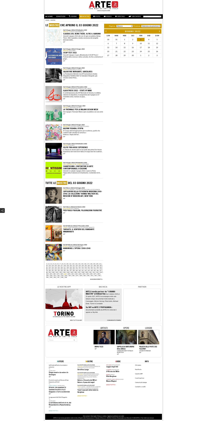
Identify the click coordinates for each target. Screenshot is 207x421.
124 (84, 274)
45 (59, 267)
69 (74, 269)
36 (88, 265)
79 (47, 270)
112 (97, 272)
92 (85, 270)
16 (85, 264)
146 (55, 277)
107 (79, 272)
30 (71, 265)
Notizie (61, 16)
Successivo (159, 31)
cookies (104, 416)
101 (57, 272)
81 (53, 270)
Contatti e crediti (140, 386)
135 (69, 275)
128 (98, 274)
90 (79, 270)
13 (76, 264)
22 (47, 265)
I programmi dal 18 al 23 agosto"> (60, 401)
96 (97, 270)
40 (100, 265)
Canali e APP (139, 373)
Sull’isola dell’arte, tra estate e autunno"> (58, 370)
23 (50, 265)
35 (85, 265)
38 (94, 265)
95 (94, 270)
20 (97, 264)
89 (77, 270)
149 (66, 277)
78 (100, 269)
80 (50, 270)
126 (91, 274)
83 (59, 270)
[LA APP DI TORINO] (64, 321)
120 (69, 274)
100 (53, 272)
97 (100, 270)
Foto (97, 16)
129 (47, 275)
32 (77, 265)
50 (74, 267)
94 (91, 270)
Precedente (106, 31)
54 (85, 267)
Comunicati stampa (141, 382)
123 (80, 274)
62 (53, 269)
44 (56, 267)
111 (94, 272)
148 (62, 277)
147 (58, 277)
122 (76, 274)
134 (66, 275)
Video (109, 16)
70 (77, 269)
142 (95, 275)
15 (82, 264)
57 (94, 267)
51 (77, 267)
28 (65, 265)
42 (50, 267)
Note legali (93, 416)
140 (88, 275)
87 (71, 270)
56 (91, 267)
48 (68, 267)
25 (56, 265)
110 (90, 272)
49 (71, 267)
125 (87, 274)
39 (97, 265)
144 (47, 277)
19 (94, 264)
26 (59, 265)
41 (47, 267)
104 (68, 272)
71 (79, 269)
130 (51, 275)
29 (68, 265)
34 (82, 265)
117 (58, 274)
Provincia (136, 26)
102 (61, 272)
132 (58, 275)
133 (62, 275)
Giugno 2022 (133, 31)
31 (74, 265)
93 (88, 270)
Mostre (86, 16)
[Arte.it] (103, 4)
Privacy (99, 416)
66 (65, 269)
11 (70, 264)
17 (88, 264)
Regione (112, 26)
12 (73, 264)
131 (55, 275)
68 (71, 269)
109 (87, 272)
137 (77, 275)
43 (53, 267)
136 (73, 275)
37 (91, 265)
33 (79, 265)
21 (100, 264)
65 (62, 269)
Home (50, 16)
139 (84, 275)
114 (47, 274)
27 (62, 265)
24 (53, 265)
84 (62, 270)
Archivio (136, 16)
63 (56, 269)
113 (101, 272)
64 (59, 269)
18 (91, 264)
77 (97, 269)
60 (47, 269)
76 (94, 269)
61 (50, 269)
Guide (74, 16)
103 (64, 272)
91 (82, 270)
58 (97, 267)
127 (95, 274)
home (47, 20)
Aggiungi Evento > (96, 279)
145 (51, 277)
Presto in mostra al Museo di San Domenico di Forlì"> (59, 386)
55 (88, 267)
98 (47, 272)
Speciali (121, 16)
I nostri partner (139, 378)
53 (82, 267)
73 (85, 269)
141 (92, 275)
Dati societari (86, 416)
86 (68, 270)
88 (74, 270)
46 (62, 267)
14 (79, 264)
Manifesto (138, 369)
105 (72, 272)
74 (88, 269)
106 (75, 272)
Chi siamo (138, 365)
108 (83, 272)
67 (68, 269)
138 (81, 275)
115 (51, 274)
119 (65, 274)
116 (54, 274)
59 (100, 267)
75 (91, 269)
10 (67, 264)
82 (56, 270)
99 (50, 272)
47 (65, 267)
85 (65, 270)
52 (79, 267)
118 (61, 274)
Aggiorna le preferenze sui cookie (115, 416)
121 (72, 274)
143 (99, 275)
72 (82, 269)
